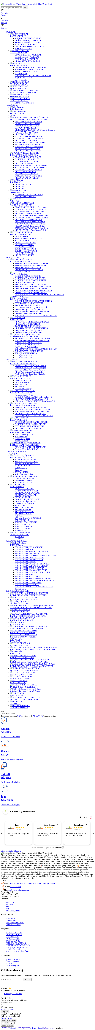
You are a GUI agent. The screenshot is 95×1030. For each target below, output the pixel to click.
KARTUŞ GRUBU (13, 941)
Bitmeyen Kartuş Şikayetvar (11, 851)
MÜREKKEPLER (13, 939)
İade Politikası (11, 921)
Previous (2, 833)
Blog (7, 906)
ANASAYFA (38, 716)
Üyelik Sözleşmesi (12, 961)
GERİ (19, 716)
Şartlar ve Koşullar (12, 965)
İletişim (8, 908)
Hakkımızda (10, 902)
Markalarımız (10, 904)
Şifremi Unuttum (7, 1009)
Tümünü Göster (20, 530)
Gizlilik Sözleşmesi (13, 959)
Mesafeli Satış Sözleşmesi (15, 923)
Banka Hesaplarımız (13, 911)
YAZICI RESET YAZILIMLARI (18, 945)
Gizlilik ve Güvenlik (13, 925)
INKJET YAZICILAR (14, 933)
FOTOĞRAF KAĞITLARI (16, 943)
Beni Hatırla (8, 1007)
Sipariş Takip (10, 918)
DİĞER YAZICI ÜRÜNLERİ (17, 947)
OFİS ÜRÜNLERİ (13, 949)
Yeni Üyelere (14, 2)
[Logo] (26, 4)
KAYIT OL (27, 979)
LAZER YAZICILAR (14, 935)
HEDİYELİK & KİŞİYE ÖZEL (18, 951)
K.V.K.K (9, 963)
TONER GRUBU (12, 937)
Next (93, 833)
